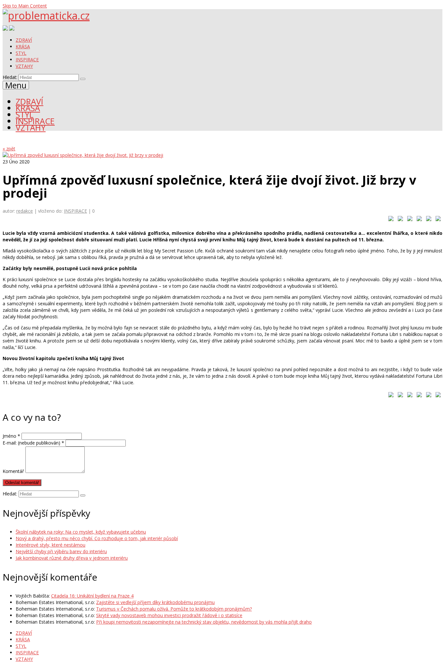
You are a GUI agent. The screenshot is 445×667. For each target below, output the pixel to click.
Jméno (11, 436)
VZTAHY (24, 66)
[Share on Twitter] (399, 220)
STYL (21, 53)
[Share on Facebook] (390, 220)
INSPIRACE (27, 59)
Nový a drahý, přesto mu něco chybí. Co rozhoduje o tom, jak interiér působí (97, 538)
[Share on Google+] (408, 220)
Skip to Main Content (25, 6)
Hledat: (10, 77)
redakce (24, 211)
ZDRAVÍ (24, 40)
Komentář (13, 471)
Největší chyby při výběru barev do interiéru (61, 551)
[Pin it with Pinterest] (418, 220)
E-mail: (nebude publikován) (33, 443)
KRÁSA (23, 46)
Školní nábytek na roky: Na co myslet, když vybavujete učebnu (81, 532)
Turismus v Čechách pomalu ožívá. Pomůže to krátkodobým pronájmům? (174, 609)
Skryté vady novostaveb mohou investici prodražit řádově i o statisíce (169, 615)
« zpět (9, 148)
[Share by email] (437, 220)
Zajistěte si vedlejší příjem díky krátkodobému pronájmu (155, 602)
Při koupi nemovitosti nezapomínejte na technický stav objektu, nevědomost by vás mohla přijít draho (204, 622)
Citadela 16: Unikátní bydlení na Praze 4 (92, 596)
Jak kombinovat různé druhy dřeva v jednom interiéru (72, 558)
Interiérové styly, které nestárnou (50, 545)
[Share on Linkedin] (427, 220)
